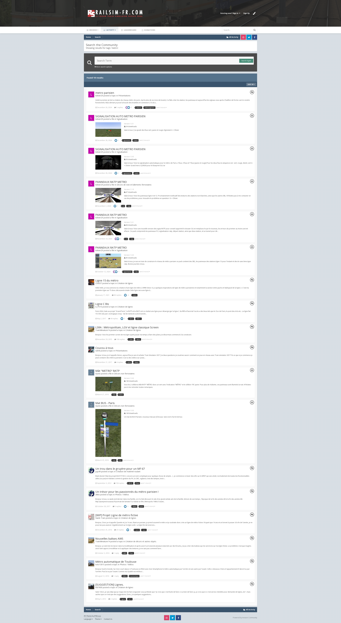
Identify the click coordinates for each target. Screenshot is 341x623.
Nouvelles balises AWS (109, 538)
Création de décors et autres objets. (141, 541)
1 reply (116, 553)
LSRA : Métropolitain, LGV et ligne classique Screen (127, 327)
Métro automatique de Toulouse (115, 561)
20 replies (120, 530)
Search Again (246, 61)
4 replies (119, 362)
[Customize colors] (254, 13)
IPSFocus (97, 616)
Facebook (254, 37)
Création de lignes (125, 283)
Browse (93, 30)
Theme (98, 619)
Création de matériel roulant (128, 471)
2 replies (113, 599)
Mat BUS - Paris (105, 403)
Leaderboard (129, 30)
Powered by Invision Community (245, 617)
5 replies (119, 107)
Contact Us (108, 619)
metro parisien (104, 93)
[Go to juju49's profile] (91, 470)
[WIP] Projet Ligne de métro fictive (116, 515)
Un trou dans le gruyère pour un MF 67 (120, 468)
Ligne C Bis (102, 304)
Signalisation (122, 119)
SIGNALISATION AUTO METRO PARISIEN (120, 116)
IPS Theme (88, 616)
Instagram (243, 37)
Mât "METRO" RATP (107, 371)
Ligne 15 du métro (106, 280)
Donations (149, 30)
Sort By (251, 84)
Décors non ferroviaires (124, 373)
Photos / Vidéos (122, 494)
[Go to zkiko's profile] (91, 493)
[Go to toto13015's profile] (91, 563)
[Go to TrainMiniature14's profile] (91, 329)
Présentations (124, 95)
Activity (110, 30)
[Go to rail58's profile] (91, 349)
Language (88, 619)
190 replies (120, 339)
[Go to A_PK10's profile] (91, 306)
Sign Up (246, 13)
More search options (104, 67)
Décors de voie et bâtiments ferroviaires (134, 184)
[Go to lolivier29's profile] (91, 94)
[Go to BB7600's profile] (91, 586)
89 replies (117, 295)
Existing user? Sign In (229, 13)
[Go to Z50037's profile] (91, 282)
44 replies (114, 318)
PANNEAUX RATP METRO (111, 182)
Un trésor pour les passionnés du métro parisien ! (127, 492)
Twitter (248, 37)
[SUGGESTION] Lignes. (109, 584)
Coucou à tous (104, 348)
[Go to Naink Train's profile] (91, 517)
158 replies (119, 483)
